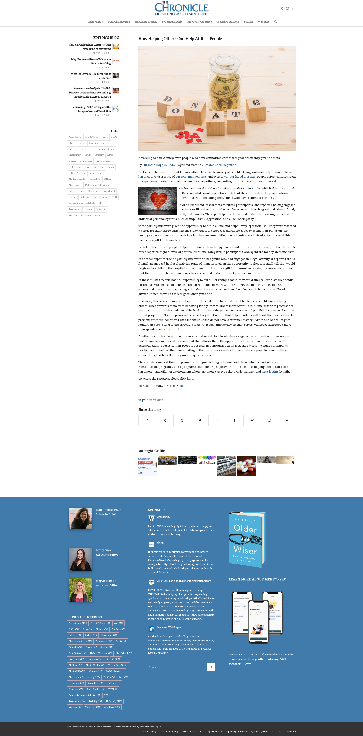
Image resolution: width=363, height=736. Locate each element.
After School (75, 137)
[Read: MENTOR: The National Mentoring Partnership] (151, 582)
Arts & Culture (92, 137)
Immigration (91, 167)
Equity (88, 155)
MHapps (108, 179)
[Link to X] (282, 8)
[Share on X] (164, 420)
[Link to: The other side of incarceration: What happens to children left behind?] (285, 459)
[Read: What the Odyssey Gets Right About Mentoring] (115, 75)
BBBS (114, 137)
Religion (73, 197)
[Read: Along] (151, 544)
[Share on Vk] (252, 420)
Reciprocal (93, 191)
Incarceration (154, 399)
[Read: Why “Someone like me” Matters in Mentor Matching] (115, 61)
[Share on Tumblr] (234, 420)
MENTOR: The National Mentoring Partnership (184, 580)
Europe (111, 155)
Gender (72, 161)
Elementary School (105, 149)
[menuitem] (95, 21)
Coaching (93, 143)
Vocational (86, 215)
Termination (75, 209)
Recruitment (109, 191)
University (101, 209)
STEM (114, 197)
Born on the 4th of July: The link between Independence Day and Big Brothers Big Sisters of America (90, 92)
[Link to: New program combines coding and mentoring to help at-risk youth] (187, 459)
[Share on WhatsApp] (182, 420)
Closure (81, 143)
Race (82, 191)
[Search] (274, 21)
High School (75, 167)
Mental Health (96, 173)
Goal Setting (86, 161)
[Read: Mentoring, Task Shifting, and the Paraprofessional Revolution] (115, 109)
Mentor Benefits (77, 179)
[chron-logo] (181, 8)
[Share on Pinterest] (199, 420)
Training (89, 209)
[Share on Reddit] (269, 420)
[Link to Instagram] (287, 8)
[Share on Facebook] (147, 420)
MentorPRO (95, 179)
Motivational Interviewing (98, 185)
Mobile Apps (75, 185)
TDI (100, 203)
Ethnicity (99, 155)
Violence (73, 215)
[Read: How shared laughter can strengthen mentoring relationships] (115, 46)
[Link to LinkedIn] (293, 8)
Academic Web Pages (169, 627)
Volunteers (100, 215)
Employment (75, 155)
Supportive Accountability (82, 203)
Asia (105, 137)
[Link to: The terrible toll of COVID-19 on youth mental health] (226, 465)
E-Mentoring (86, 149)
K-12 (71, 173)
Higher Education (104, 161)
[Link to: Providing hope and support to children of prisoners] (266, 459)
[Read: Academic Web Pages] (151, 629)
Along (160, 542)
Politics (72, 191)
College (105, 143)
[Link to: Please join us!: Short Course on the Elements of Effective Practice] (167, 460)
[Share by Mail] (287, 420)
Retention (85, 197)
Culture (72, 149)
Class (71, 143)
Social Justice (100, 197)
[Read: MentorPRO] (151, 518)
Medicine (81, 173)
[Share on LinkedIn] (217, 420)
